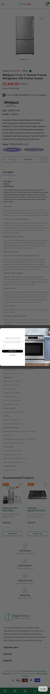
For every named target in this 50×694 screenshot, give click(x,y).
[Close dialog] (48, 329)
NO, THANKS (12, 355)
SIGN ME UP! (12, 351)
